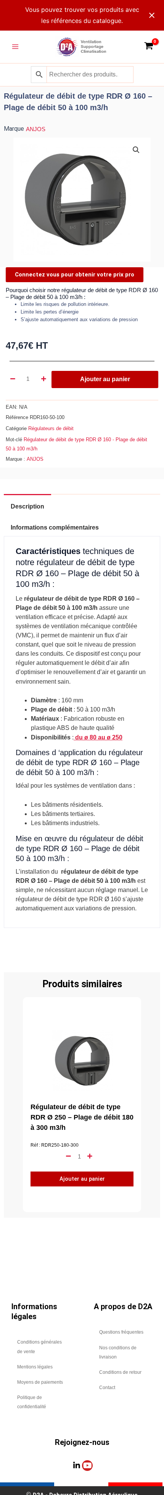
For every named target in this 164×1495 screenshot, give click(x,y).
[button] (136, 150)
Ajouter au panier (105, 379)
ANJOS (35, 129)
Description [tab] (27, 506)
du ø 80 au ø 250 (98, 737)
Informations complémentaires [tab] (55, 527)
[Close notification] (151, 15)
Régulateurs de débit (51, 428)
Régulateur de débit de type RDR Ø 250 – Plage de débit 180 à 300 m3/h (82, 1117)
